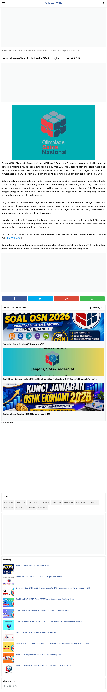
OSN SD (19, 507)
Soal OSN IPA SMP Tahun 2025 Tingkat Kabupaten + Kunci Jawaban (43, 610)
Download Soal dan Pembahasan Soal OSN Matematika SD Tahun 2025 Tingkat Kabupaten (52, 643)
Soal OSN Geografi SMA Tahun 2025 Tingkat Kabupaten (38, 654)
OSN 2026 (8, 507)
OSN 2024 (80, 502)
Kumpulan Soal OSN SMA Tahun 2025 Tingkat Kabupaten (39, 577)
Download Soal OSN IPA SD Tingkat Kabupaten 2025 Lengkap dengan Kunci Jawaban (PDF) (53, 588)
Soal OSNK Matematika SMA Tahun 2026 (32, 566)
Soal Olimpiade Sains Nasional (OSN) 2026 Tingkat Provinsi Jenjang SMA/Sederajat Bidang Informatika (50, 379)
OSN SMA (31, 507)
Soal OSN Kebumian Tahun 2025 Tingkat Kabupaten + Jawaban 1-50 (43, 666)
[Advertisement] (53, 27)
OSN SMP (42, 507)
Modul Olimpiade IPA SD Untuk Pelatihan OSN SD (36, 632)
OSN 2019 (32, 502)
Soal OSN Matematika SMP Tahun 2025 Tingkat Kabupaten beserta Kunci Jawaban (49, 621)
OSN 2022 (56, 502)
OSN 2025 (93, 502)
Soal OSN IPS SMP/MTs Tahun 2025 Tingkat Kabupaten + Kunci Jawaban (45, 599)
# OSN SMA (21, 308)
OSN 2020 (44, 502)
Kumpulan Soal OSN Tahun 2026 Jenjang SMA (23, 344)
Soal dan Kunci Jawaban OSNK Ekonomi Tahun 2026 (26, 414)
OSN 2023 (68, 502)
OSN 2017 (8, 502)
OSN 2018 (20, 502)
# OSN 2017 (9, 308)
